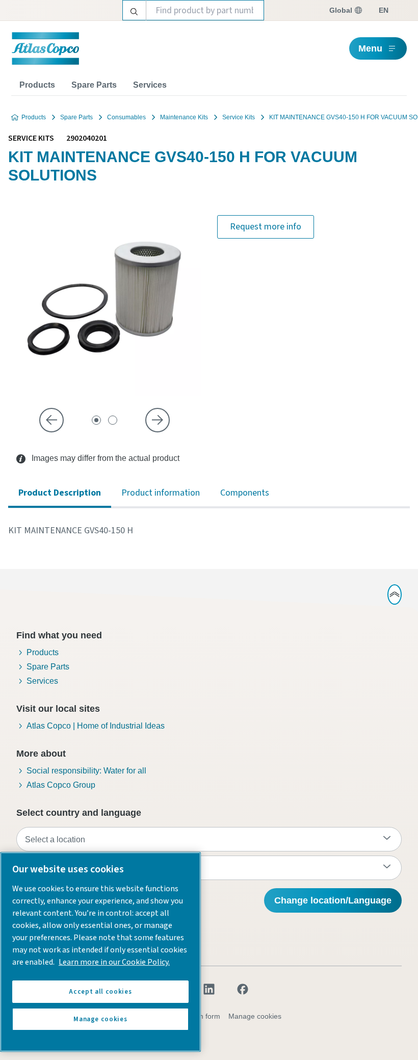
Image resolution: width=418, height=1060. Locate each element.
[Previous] (51, 420)
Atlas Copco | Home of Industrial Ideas (96, 725)
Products (37, 85)
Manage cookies (254, 1016)
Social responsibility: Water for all (86, 770)
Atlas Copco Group (61, 785)
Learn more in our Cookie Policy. (114, 962)
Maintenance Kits (184, 117)
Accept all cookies (100, 991)
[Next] (157, 420)
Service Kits (238, 117)
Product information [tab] (160, 492)
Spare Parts (94, 85)
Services (150, 85)
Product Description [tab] (59, 492)
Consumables (126, 117)
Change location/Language (332, 900)
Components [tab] (244, 492)
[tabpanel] (209, 530)
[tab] (96, 420)
